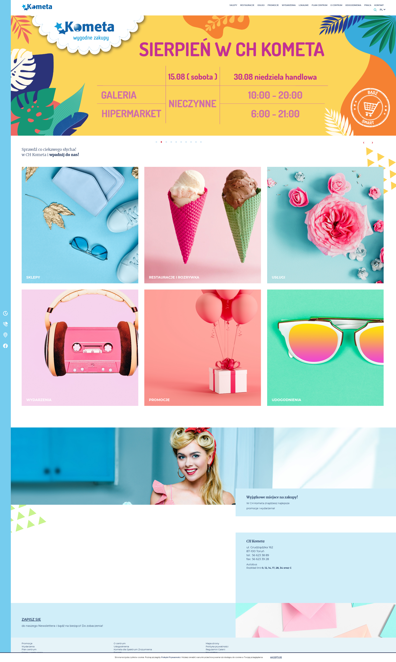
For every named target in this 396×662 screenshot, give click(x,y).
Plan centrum (319, 5)
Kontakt (379, 5)
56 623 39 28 (260, 559)
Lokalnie (304, 5)
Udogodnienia (353, 5)
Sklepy (233, 5)
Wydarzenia (289, 5)
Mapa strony (212, 644)
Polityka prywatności (217, 647)
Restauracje (247, 5)
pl (381, 10)
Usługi (261, 5)
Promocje (273, 5)
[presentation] (363, 143)
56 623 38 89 (260, 555)
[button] (156, 142)
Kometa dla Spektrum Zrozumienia (133, 650)
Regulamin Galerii (215, 650)
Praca (367, 5)
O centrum (336, 5)
